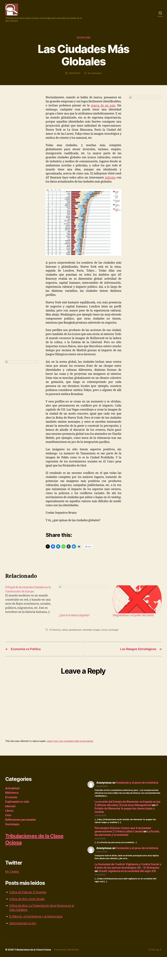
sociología (113, 629)
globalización (75, 629)
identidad (87, 629)
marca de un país (103, 105)
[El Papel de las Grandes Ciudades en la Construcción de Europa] (29, 601)
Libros (9, 810)
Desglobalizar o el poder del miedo (133, 615)
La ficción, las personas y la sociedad (127, 833)
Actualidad (12, 788)
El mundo (11, 797)
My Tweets (12, 871)
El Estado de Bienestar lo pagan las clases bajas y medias (126, 808)
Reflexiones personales (20, 819)
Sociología (83, 37)
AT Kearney (54, 629)
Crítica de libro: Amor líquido (27, 899)
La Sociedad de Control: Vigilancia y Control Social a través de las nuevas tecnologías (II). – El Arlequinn (128, 866)
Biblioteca (11, 792)
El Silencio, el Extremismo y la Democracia (35, 916)
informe (110, 177)
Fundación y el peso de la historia (137, 782)
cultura (64, 629)
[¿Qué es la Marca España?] (83, 599)
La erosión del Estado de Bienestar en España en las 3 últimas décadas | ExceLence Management (127, 803)
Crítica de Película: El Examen (27, 892)
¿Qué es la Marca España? (74, 615)
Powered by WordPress (66, 949)
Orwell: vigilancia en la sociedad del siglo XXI (127, 871)
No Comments (95, 73)
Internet (10, 806)
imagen (96, 629)
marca (104, 629)
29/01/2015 (74, 73)
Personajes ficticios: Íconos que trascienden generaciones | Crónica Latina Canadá (123, 829)
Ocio (8, 815)
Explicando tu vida (17, 801)
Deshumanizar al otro (22, 923)
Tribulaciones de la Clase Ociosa (32, 949)
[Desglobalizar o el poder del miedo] (137, 599)
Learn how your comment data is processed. (70, 741)
